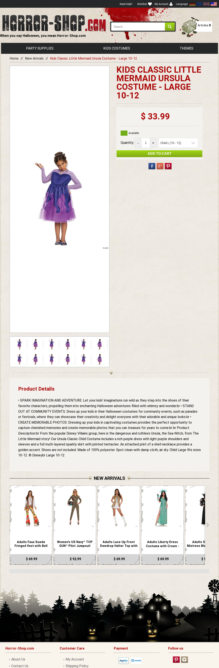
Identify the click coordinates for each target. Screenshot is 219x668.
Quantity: (128, 143)
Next (207, 525)
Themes (186, 48)
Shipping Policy (77, 666)
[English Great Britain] (206, 4)
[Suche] (170, 27)
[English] (199, 4)
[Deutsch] (192, 4)
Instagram (184, 659)
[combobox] (143, 27)
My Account (75, 659)
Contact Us (19, 666)
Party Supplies (39, 48)
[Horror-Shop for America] (213, 4)
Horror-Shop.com (54, 23)
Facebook (151, 166)
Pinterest (168, 166)
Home (14, 58)
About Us (18, 659)
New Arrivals (34, 58)
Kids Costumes (116, 48)
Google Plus (160, 166)
